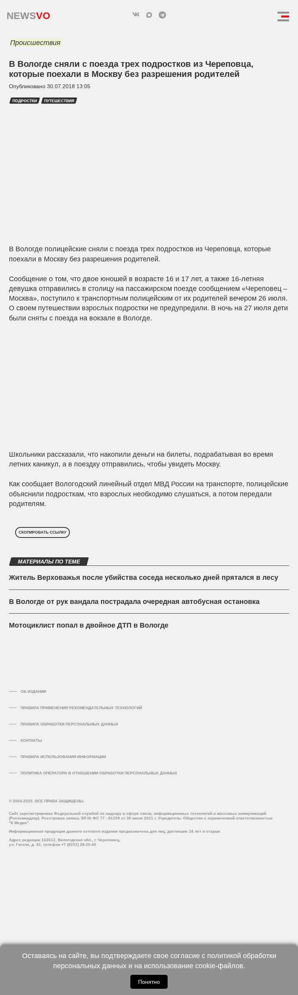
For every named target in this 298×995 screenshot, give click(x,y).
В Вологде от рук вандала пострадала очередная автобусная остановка (134, 601)
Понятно (149, 982)
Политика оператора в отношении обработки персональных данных (99, 773)
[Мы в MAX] (149, 14)
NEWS (28, 13)
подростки (24, 101)
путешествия (59, 101)
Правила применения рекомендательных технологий (81, 708)
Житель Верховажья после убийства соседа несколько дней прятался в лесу (143, 577)
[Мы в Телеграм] (162, 14)
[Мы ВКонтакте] (136, 14)
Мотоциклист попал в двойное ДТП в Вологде (88, 625)
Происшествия (35, 43)
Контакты (31, 740)
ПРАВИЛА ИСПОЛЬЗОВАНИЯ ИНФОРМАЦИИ (63, 757)
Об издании (33, 691)
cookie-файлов (219, 966)
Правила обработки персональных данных (69, 724)
